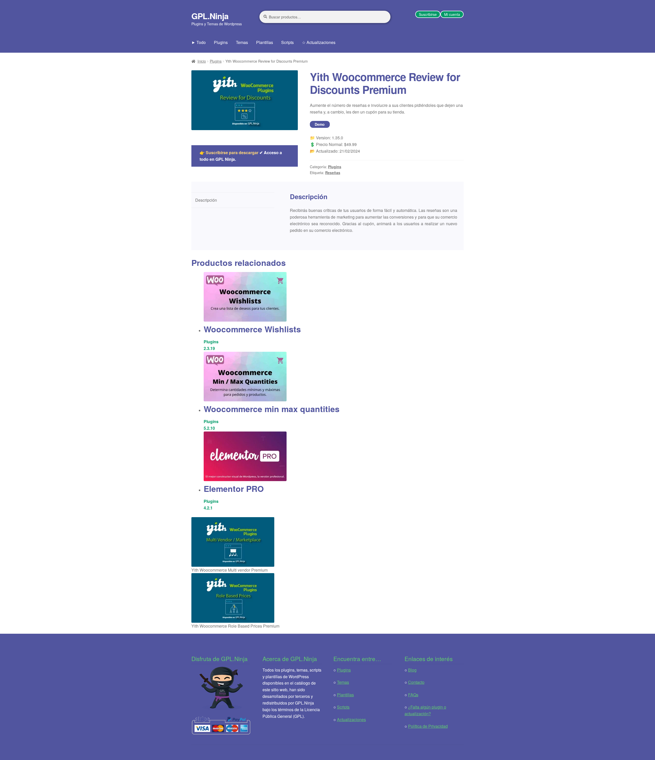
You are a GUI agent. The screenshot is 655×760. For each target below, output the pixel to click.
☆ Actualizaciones (318, 42)
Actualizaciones (351, 719)
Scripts (287, 42)
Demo (320, 124)
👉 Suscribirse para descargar (229, 152)
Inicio (202, 61)
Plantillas (264, 42)
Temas (242, 42)
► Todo (198, 42)
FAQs (413, 695)
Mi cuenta (452, 14)
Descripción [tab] (206, 200)
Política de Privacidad (428, 726)
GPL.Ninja (209, 16)
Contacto (416, 682)
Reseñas (332, 172)
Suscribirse (428, 14)
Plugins (221, 42)
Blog (412, 670)
